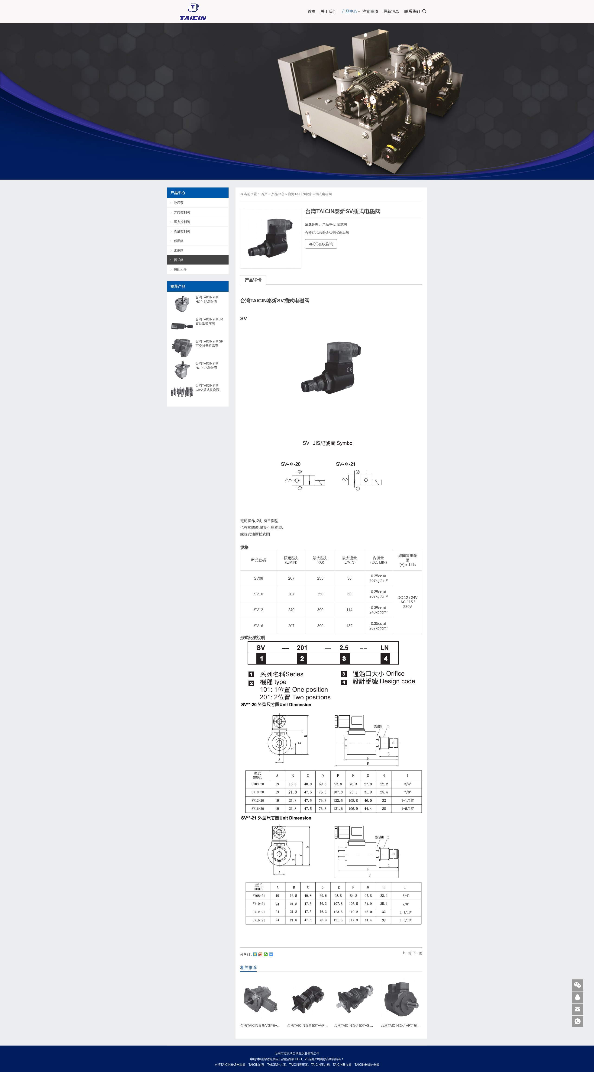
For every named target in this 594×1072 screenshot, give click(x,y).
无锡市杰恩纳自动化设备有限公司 (297, 1053)
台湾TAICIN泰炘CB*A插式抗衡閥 (208, 388)
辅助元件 (180, 269)
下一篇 (417, 953)
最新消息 (391, 11)
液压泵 (179, 203)
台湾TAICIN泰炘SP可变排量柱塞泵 (209, 343)
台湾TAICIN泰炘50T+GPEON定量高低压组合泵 (370, 1025)
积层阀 (179, 241)
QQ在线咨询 (323, 244)
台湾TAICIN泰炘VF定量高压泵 (404, 1025)
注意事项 (370, 11)
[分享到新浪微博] (260, 954)
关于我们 (328, 11)
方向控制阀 (182, 212)
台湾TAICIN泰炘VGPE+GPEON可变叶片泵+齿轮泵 (280, 1025)
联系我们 (412, 11)
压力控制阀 (182, 222)
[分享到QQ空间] (255, 954)
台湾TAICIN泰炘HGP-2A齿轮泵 (207, 366)
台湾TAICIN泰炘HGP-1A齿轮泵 (207, 299)
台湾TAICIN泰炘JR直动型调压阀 (209, 321)
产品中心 (349, 11)
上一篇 (407, 953)
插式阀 (342, 224)
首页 (312, 11)
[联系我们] (577, 997)
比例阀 (179, 250)
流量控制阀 (182, 231)
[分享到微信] (266, 954)
